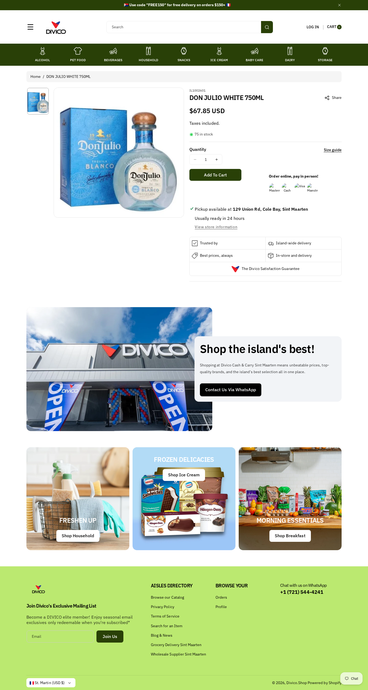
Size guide (333, 149)
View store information (216, 226)
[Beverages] (113, 51)
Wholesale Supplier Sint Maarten (178, 654)
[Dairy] (290, 51)
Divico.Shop (296, 682)
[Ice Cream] (219, 51)
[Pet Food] (78, 51)
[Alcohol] (42, 51)
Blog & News (162, 635)
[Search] (267, 27)
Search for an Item (166, 625)
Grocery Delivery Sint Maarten (176, 644)
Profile (221, 606)
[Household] (148, 51)
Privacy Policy (162, 606)
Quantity (197, 149)
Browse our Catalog (167, 597)
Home (35, 76)
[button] (30, 27)
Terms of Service (165, 616)
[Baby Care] (254, 51)
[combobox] (189, 27)
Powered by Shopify (325, 682)
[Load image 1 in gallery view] (38, 101)
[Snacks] (183, 51)
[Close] (339, 5)
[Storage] (325, 51)
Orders (221, 597)
